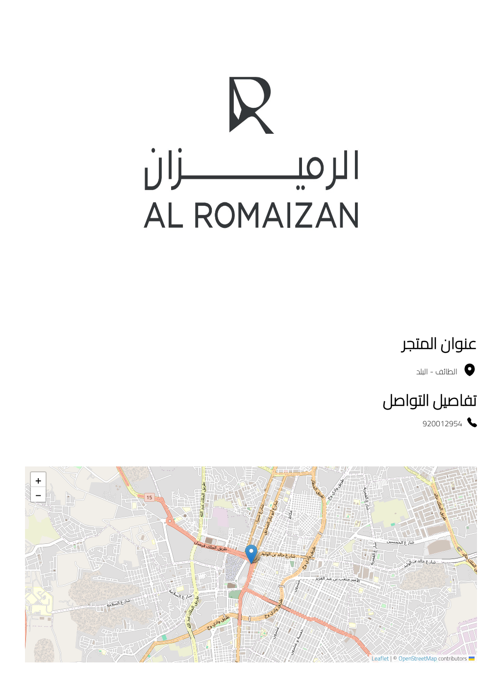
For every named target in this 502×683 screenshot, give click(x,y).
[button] (251, 554)
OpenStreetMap (418, 658)
